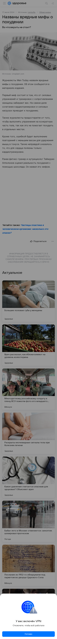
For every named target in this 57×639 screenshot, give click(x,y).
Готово (28, 634)
